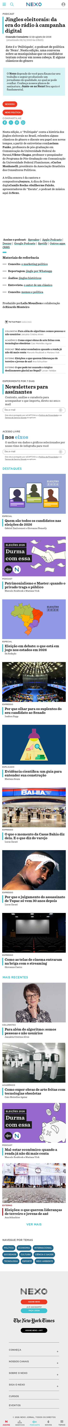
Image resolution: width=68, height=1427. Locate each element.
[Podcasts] (35, 1423)
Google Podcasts (24, 243)
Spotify (42, 243)
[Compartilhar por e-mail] (17, 122)
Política (9, 1248)
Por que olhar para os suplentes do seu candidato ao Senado (33, 711)
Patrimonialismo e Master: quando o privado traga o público (35, 585)
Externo (9, 358)
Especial (7, 516)
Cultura (26, 1254)
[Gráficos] (20, 1423)
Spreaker (34, 239)
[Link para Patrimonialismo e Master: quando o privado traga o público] (34, 557)
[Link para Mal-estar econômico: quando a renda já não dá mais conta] (34, 1123)
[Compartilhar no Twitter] (11, 122)
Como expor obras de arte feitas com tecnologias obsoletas (35, 1091)
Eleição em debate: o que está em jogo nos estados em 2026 (32, 648)
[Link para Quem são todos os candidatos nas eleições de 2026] (34, 494)
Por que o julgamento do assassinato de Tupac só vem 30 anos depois (35, 899)
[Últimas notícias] (48, 1423)
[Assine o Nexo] (6, 1423)
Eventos (15, 1405)
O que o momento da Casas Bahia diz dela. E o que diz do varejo (35, 836)
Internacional (43, 1248)
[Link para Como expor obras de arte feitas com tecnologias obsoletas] (34, 1063)
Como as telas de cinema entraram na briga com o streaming (33, 961)
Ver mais (34, 1224)
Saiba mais (27, 322)
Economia (24, 1248)
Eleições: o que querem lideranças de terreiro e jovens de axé (33, 1212)
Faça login (34, 1310)
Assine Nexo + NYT (34, 1330)
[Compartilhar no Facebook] (5, 122)
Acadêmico (11, 340)
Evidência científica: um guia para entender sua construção (33, 773)
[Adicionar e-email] (60, 410)
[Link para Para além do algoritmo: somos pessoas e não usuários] (34, 1002)
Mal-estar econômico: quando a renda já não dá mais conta (31, 1151)
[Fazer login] (63, 4)
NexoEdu (10, 104)
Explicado (8, 767)
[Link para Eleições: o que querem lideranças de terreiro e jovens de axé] (34, 1183)
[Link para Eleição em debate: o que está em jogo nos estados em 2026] (34, 619)
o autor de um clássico (38, 285)
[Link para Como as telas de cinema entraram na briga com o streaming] (34, 933)
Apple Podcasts (52, 239)
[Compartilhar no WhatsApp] (23, 122)
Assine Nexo (34, 1302)
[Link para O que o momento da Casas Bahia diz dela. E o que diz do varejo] (34, 807)
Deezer (7, 243)
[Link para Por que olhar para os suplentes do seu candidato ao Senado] (34, 682)
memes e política (32, 292)
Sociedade (10, 1254)
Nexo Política (13, 112)
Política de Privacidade (48, 415)
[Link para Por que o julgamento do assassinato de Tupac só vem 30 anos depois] (34, 870)
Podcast (10, 349)
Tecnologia (11, 1261)
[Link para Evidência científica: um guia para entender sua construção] (34, 745)
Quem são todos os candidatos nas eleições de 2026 (33, 522)
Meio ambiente (44, 1261)
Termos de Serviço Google (16, 418)
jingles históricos (30, 278)
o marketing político (34, 264)
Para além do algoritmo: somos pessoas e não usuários (30, 1031)
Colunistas (11, 331)
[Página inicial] (34, 4)
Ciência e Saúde (44, 1254)
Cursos (14, 1396)
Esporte (27, 1261)
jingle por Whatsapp (39, 271)
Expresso (7, 704)
